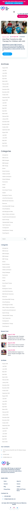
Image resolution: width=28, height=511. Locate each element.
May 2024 (4, 140)
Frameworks (5, 181)
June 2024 (4, 137)
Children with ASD (6, 173)
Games (3, 184)
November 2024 (5, 124)
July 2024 (4, 135)
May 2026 (4, 76)
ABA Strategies (5, 160)
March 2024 (4, 145)
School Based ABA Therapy (8, 206)
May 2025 (4, 108)
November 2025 (5, 92)
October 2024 (5, 127)
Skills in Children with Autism (8, 214)
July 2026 (4, 70)
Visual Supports (5, 233)
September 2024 (6, 129)
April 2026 (4, 78)
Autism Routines (6, 171)
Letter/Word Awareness (7, 198)
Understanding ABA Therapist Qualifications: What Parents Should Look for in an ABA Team (16, 338)
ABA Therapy (5, 165)
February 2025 (5, 116)
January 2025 (5, 119)
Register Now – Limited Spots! (14, 3)
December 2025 (5, 89)
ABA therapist (5, 163)
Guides (3, 187)
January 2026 (5, 86)
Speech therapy (5, 219)
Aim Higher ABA (14, 36)
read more (6, 54)
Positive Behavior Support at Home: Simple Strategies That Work (16, 353)
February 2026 (5, 84)
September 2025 (6, 97)
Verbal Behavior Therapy (7, 230)
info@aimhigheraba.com (10, 499)
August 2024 (5, 132)
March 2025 (4, 113)
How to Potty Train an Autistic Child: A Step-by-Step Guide (16, 345)
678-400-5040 (6, 454)
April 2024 (4, 143)
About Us (19, 481)
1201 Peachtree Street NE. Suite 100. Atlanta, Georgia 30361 (14, 451)
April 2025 (4, 110)
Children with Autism (6, 176)
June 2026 (4, 73)
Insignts (4, 192)
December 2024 (5, 121)
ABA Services (5, 157)
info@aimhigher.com (7, 457)
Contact (18, 486)
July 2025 (4, 102)
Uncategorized (5, 227)
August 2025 (5, 100)
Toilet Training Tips (6, 225)
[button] (14, 12)
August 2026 (5, 67)
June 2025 (4, 105)
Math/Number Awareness (8, 200)
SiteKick (14, 504)
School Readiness (6, 208)
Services (6, 483)
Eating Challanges (6, 179)
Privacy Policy (7, 489)
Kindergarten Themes (7, 195)
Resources (4, 203)
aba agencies (5, 155)
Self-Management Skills (7, 211)
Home (5, 481)
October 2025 (5, 94)
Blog (5, 486)
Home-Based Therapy (7, 190)
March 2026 (4, 81)
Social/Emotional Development (9, 216)
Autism (4, 168)
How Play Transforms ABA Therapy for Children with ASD (13, 40)
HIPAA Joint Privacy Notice (21, 490)
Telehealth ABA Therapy (7, 222)
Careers (18, 483)
